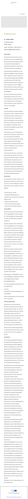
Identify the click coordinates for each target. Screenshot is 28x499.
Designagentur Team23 (15, 370)
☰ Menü (22, 14)
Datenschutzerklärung (11, 497)
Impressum (19, 497)
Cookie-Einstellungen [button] (13, 493)
